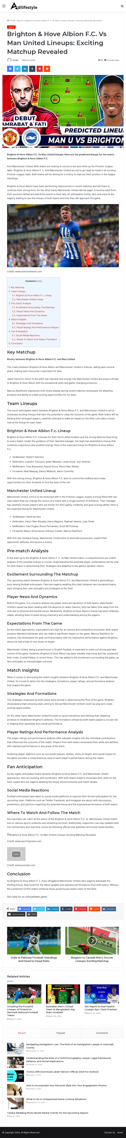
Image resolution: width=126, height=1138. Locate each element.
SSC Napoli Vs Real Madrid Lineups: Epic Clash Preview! (101, 1008)
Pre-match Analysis (20, 303)
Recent (22, 1032)
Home (12, 20)
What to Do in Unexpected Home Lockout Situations (56, 1099)
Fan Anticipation (18, 331)
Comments (102, 1032)
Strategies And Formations (27, 323)
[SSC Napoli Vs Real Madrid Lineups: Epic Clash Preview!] (102, 994)
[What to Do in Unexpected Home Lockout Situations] (15, 1103)
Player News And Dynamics (28, 311)
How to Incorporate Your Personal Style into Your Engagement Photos (66, 1085)
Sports (20, 20)
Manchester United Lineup (27, 299)
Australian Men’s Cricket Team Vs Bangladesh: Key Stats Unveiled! (60, 1009)
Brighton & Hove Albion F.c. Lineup (31, 295)
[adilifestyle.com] (24, 6)
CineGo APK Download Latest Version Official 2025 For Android (62, 1071)
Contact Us (109, 1132)
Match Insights (17, 319)
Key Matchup (16, 287)
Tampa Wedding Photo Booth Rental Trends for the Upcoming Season (47, 1113)
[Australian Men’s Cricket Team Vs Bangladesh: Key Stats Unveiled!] (63, 994)
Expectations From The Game (29, 315)
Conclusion (16, 343)
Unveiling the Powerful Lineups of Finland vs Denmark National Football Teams (22, 1011)
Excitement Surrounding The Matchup (33, 307)
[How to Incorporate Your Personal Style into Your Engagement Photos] (15, 1090)
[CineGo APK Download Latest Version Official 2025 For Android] (15, 1076)
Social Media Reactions (26, 335)
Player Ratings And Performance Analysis (35, 327)
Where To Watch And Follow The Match (34, 339)
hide (39, 281)
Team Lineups (17, 291)
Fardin (15, 60)
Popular (61, 1032)
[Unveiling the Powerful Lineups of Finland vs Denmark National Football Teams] (24, 994)
